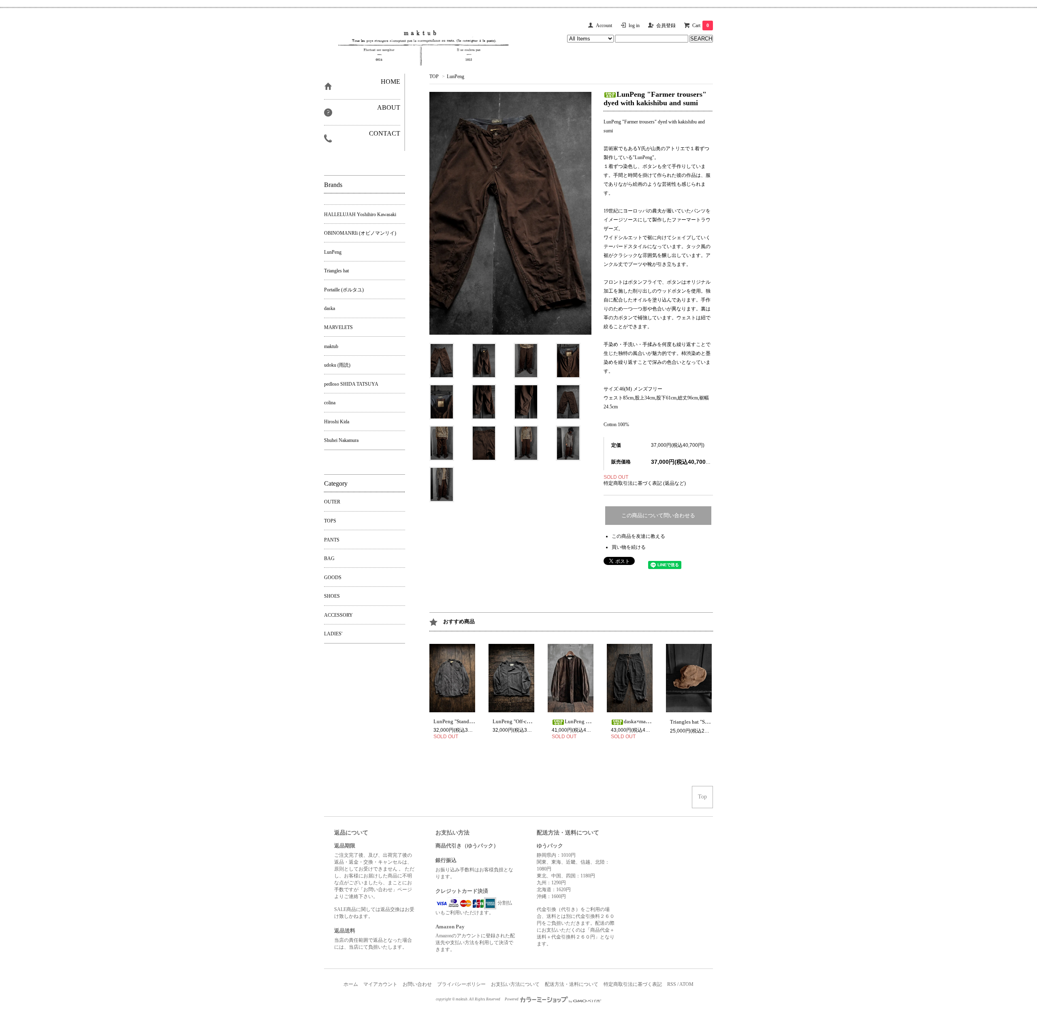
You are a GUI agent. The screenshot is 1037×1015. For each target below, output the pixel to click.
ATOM (686, 984)
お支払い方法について (515, 984)
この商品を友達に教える (638, 536)
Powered (512, 999)
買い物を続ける (629, 547)
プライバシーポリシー (461, 984)
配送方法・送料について (571, 984)
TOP (434, 76)
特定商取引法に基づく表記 (633, 984)
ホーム (351, 984)
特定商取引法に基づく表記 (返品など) (645, 483)
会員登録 (666, 25)
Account (604, 25)
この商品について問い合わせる (658, 515)
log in (634, 25)
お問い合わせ (417, 984)
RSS (671, 984)
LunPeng (455, 76)
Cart (700, 25)
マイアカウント (380, 984)
